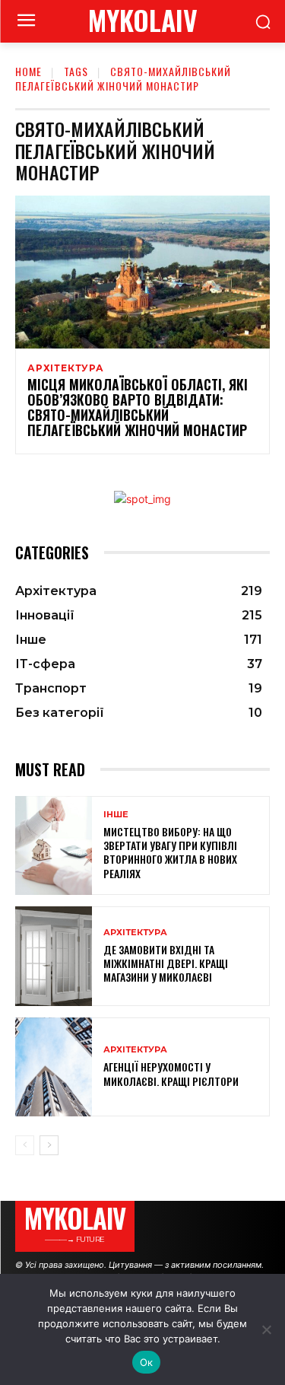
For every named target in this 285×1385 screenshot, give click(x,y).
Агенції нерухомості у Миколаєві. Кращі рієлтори (171, 1073)
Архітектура (65, 368)
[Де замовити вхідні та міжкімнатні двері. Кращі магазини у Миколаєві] (53, 956)
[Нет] (266, 1329)
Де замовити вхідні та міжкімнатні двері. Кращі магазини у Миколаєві (165, 963)
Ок (147, 1362)
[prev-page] (24, 1145)
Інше (115, 814)
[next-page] (49, 1145)
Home (28, 71)
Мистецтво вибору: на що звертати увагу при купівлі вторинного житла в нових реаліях (170, 852)
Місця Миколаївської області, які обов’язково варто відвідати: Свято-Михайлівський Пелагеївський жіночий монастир (137, 406)
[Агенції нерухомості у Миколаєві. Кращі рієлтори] (53, 1067)
